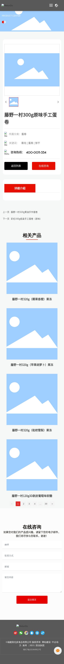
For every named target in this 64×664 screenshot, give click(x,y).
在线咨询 (32, 526)
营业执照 (40, 645)
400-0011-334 (36, 152)
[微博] (15, 633)
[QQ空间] (37, 633)
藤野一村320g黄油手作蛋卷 (24, 212)
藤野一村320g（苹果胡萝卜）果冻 (32, 364)
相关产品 (32, 235)
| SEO (31, 645)
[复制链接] (43, 633)
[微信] (21, 633)
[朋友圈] (26, 633)
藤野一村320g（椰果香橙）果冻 (32, 299)
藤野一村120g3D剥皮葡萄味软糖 (32, 495)
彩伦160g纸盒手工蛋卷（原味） (26, 219)
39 (46, 504)
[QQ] (32, 633)
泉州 (25, 645)
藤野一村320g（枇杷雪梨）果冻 (32, 430)
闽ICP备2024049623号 (32, 649)
